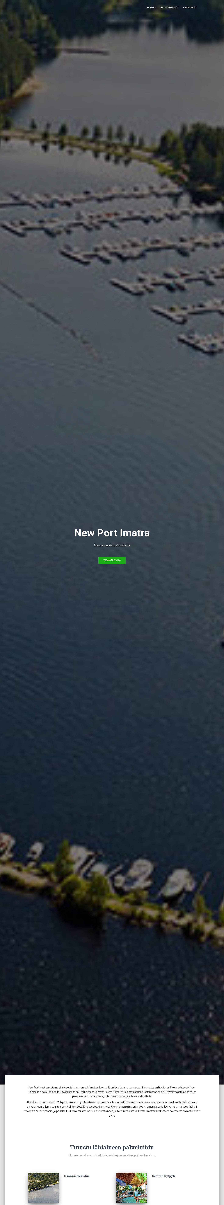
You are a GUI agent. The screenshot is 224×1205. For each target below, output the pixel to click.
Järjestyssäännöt (169, 8)
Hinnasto (151, 8)
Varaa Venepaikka (112, 560)
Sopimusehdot (190, 8)
